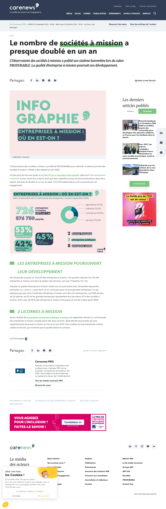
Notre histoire (53, 459)
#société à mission (89, 401)
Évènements (115, 13)
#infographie (16, 404)
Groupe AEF (128, 467)
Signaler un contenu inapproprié (94, 351)
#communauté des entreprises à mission (55, 401)
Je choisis (16, 496)
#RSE (12, 36)
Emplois (146, 13)
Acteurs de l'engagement (58, 476)
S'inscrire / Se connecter (147, 6)
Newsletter (118, 6)
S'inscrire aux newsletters (96, 476)
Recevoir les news (118, 24)
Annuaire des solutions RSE (97, 471)
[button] (5, 504)
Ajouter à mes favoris (145, 80)
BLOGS (78, 13)
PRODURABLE (129, 480)
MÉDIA (69, 13)
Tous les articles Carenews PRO (49, 381)
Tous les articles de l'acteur (143, 24)
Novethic (126, 476)
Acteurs (130, 111)
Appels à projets (131, 13)
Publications (99, 13)
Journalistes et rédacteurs (96, 480)
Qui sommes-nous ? (56, 463)
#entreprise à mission (20, 401)
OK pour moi (43, 496)
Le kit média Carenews (133, 463)
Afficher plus (139, 184)
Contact (88, 484)
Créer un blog (130, 6)
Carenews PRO (19, 24)
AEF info (126, 471)
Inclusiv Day (128, 484)
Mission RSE (128, 459)
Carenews (147, 111)
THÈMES (87, 13)
